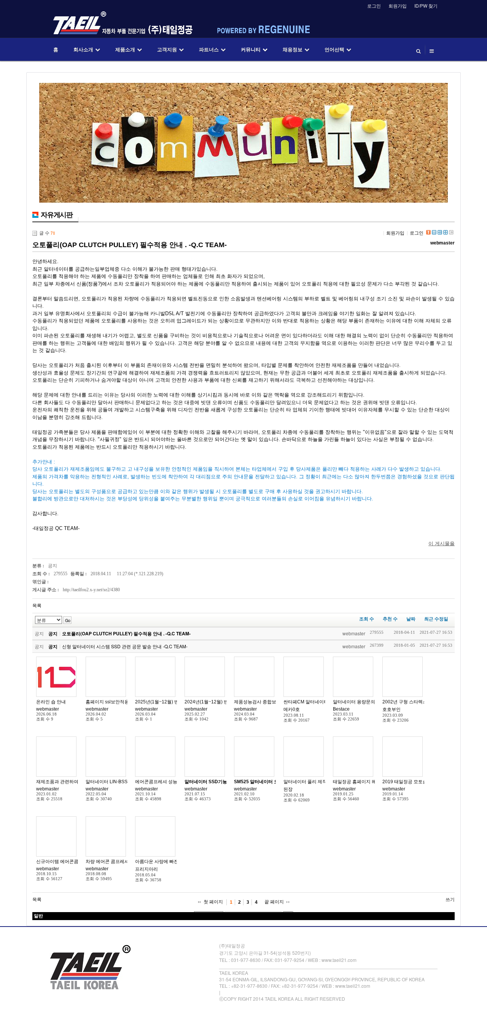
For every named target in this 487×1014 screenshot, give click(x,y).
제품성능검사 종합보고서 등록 (265, 702)
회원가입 (397, 5)
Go (67, 620)
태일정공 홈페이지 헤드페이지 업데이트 (373, 781)
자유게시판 (57, 215)
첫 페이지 (213, 902)
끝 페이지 (274, 902)
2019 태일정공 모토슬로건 (409, 781)
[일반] (56, 677)
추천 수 (390, 619)
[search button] (418, 49)
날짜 (410, 619)
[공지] (155, 677)
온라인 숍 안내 (51, 702)
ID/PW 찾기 (426, 5)
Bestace (341, 709)
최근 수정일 (436, 619)
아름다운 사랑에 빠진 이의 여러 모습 (172, 861)
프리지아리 (146, 869)
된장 (288, 789)
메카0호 (291, 709)
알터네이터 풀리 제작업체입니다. (317, 781)
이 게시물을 (441, 543)
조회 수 (366, 619)
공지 (52, 565)
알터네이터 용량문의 (354, 702)
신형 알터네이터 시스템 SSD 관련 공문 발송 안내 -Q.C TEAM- (125, 646)
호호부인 (391, 709)
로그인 (374, 5)
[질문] (304, 677)
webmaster (442, 243)
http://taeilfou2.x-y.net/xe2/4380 (91, 589)
